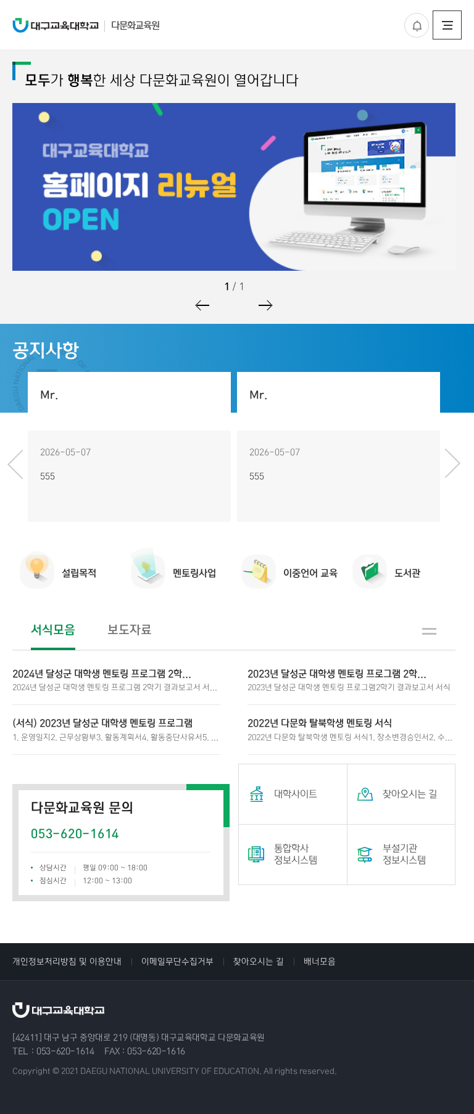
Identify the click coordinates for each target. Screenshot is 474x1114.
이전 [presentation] (203, 305)
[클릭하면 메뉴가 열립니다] (447, 24)
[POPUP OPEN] (416, 25)
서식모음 (53, 630)
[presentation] (14, 464)
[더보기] (429, 631)
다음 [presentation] (265, 305)
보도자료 (129, 630)
